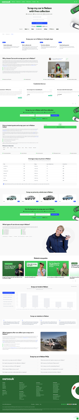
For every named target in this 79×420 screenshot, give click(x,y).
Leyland (8, 147)
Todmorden (15, 147)
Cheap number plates (55, 390)
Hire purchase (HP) (38, 389)
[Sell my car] (14, 1)
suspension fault (33, 65)
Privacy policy (33, 404)
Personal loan (37, 391)
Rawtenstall (34, 147)
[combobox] (39, 20)
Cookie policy (37, 404)
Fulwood (11, 147)
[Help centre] (74, 1)
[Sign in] (76, 1)
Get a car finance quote (39, 387)
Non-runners (36, 136)
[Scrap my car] (18, 1)
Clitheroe (26, 147)
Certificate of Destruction (14, 347)
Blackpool (4, 147)
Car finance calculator (38, 388)
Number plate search (55, 391)
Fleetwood (19, 147)
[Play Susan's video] (58, 67)
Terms (40, 404)
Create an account (4, 391)
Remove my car (21, 389)
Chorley (4, 149)
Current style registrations (56, 389)
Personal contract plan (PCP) (39, 390)
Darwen (23, 147)
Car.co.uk (60, 59)
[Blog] (38, 1)
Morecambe (30, 147)
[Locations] (24, 1)
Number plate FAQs (55, 392)
